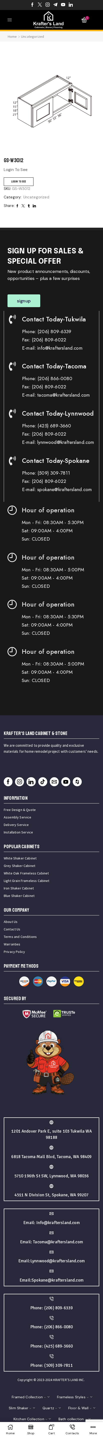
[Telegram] (55, 4)
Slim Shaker (18, 1408)
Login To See (18, 181)
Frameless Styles (71, 1397)
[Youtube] (63, 4)
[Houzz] (77, 781)
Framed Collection (27, 1397)
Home (12, 36)
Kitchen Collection (29, 1419)
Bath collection (71, 1419)
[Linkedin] (71, 4)
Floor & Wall (78, 1408)
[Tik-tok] (42, 781)
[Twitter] (40, 4)
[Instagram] (48, 4)
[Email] (54, 781)
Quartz (48, 1408)
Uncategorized (32, 36)
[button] (24, 300)
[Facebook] (32, 4)
